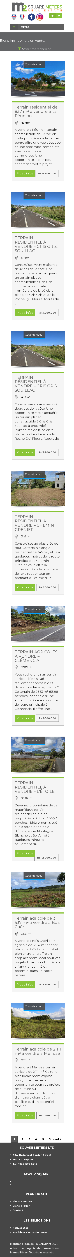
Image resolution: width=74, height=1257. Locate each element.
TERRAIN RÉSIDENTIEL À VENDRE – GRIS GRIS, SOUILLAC (36, 244)
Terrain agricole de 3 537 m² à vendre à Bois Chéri (37, 922)
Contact (18, 1210)
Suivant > (55, 1139)
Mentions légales (22, 1244)
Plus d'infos (25, 173)
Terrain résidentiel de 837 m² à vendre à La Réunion (36, 111)
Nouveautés (20, 1227)
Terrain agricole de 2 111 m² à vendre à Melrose (38, 1051)
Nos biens (30, 1232)
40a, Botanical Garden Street (32, 1154)
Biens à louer (21, 1205)
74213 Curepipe (23, 1159)
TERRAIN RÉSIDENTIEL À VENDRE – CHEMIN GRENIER (34, 523)
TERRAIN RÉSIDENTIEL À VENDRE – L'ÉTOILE (35, 787)
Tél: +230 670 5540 (25, 1163)
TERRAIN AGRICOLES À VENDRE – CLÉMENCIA (36, 656)
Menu (24, 27)
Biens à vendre (22, 1201)
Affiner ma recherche (36, 49)
